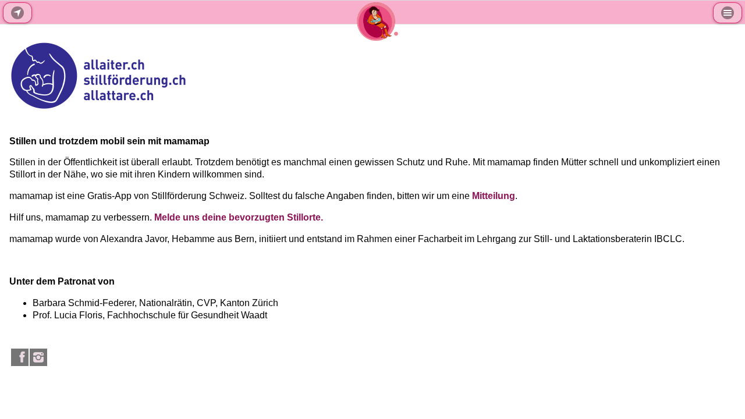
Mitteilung (493, 196)
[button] (727, 12)
